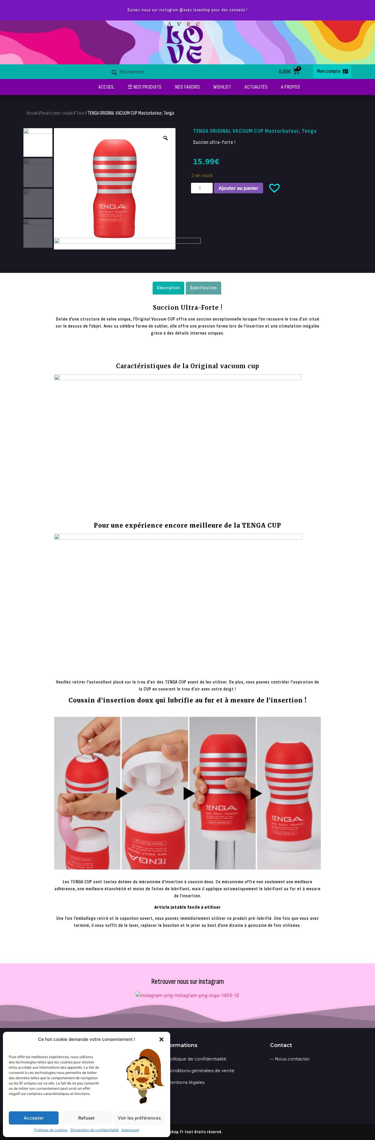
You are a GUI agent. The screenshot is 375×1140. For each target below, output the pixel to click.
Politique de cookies (50, 1130)
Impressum (130, 1130)
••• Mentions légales (183, 1082)
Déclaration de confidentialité (94, 1130)
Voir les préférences (139, 1118)
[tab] (168, 288)
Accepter (34, 1118)
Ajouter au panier (238, 188)
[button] (161, 1039)
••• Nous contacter (290, 1059)
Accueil (32, 113)
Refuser (86, 1118)
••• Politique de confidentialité (194, 1059)
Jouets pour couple (57, 113)
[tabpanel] (187, 619)
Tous (80, 113)
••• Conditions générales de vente (198, 1070)
